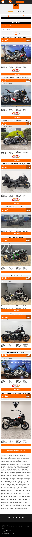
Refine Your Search (8, 26)
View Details (16, 74)
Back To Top (16, 517)
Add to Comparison (8, 43)
